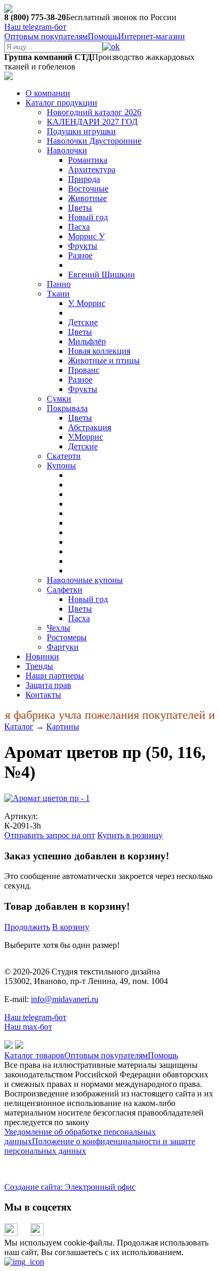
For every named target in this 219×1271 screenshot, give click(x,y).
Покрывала (67, 408)
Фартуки (63, 646)
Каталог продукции (61, 102)
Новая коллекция (99, 350)
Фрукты (82, 245)
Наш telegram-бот (35, 1017)
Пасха (79, 226)
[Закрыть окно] (24, 1261)
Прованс (83, 370)
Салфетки (64, 589)
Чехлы (58, 627)
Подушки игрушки (81, 131)
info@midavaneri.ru (64, 999)
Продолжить (27, 927)
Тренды (39, 666)
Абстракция (89, 427)
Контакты (43, 694)
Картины (62, 726)
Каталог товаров (34, 1055)
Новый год (88, 217)
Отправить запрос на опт (49, 835)
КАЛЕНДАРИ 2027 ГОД (92, 121)
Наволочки (67, 150)
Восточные (88, 188)
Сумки (59, 398)
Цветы (80, 207)
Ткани (58, 293)
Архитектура (91, 169)
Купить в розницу (130, 835)
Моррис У (86, 236)
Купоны (61, 465)
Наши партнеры (55, 675)
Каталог (18, 726)
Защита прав (48, 685)
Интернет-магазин (151, 36)
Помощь (103, 36)
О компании (48, 93)
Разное (80, 255)
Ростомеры (67, 637)
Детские (83, 322)
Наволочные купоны (85, 580)
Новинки (42, 656)
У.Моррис (85, 436)
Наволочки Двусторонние (94, 140)
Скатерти (64, 455)
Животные (87, 198)
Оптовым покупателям (46, 36)
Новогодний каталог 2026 (94, 112)
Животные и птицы (104, 360)
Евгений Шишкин (101, 274)
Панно (59, 284)
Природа (84, 179)
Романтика (87, 159)
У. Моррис (86, 303)
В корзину (70, 927)
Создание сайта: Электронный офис (70, 1186)
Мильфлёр (87, 341)
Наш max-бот (28, 1026)
